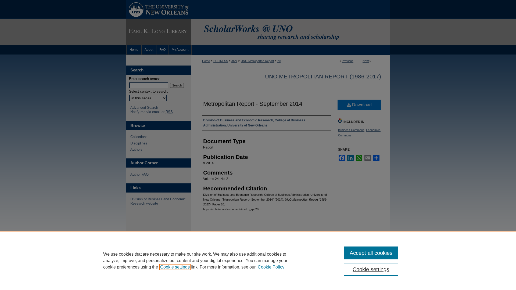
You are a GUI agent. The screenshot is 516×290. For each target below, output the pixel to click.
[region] (258, 260)
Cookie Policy (271, 267)
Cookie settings (175, 267)
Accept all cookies (371, 253)
